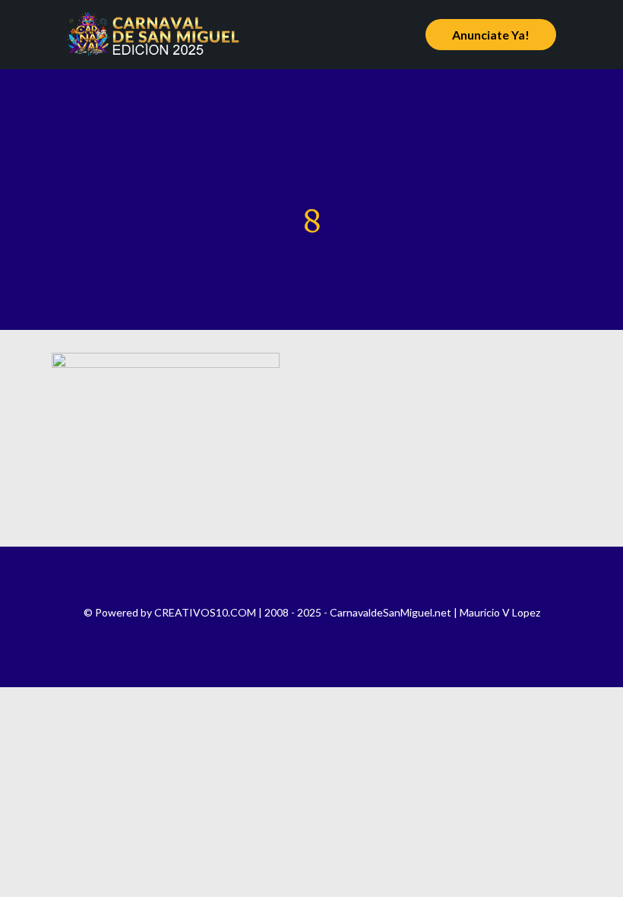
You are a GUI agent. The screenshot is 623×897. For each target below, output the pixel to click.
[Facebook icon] (281, 634)
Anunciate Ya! (491, 34)
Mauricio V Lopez (500, 612)
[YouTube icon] (322, 634)
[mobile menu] (382, 34)
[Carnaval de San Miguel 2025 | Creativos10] (153, 34)
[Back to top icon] (311, 578)
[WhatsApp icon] (342, 634)
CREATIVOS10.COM (205, 612)
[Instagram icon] (301, 634)
